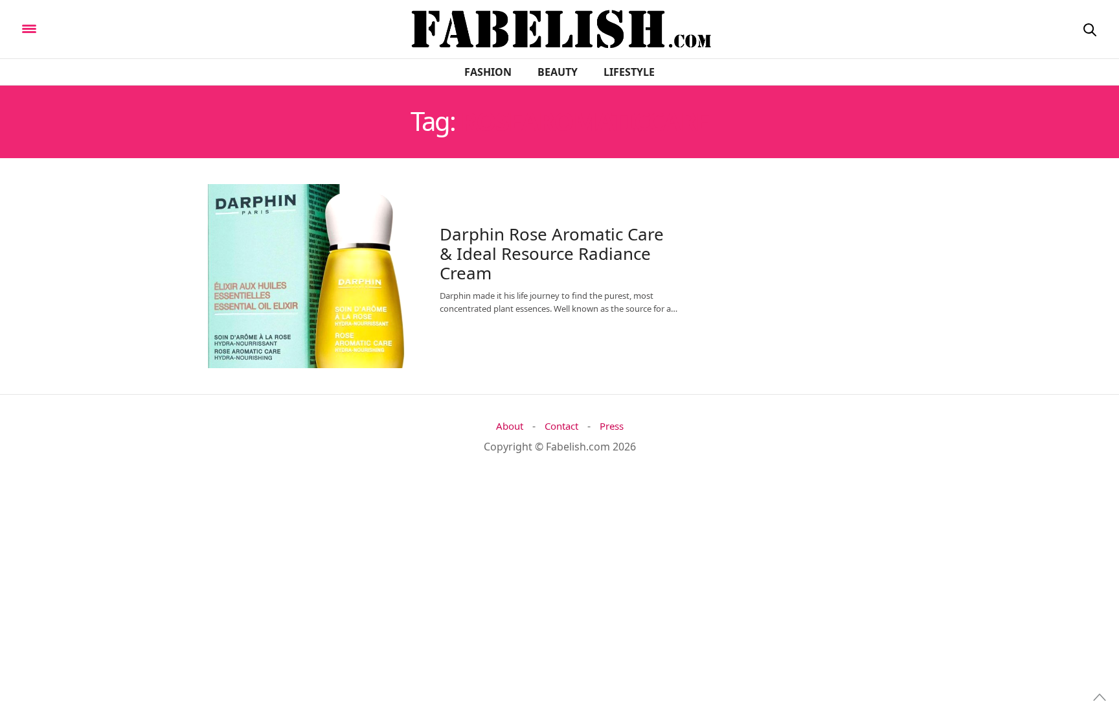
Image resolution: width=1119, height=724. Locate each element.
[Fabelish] (136, 28)
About (509, 426)
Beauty (557, 72)
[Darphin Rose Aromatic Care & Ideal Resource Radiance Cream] (300, 276)
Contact (561, 426)
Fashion (488, 72)
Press (612, 426)
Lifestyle (629, 72)
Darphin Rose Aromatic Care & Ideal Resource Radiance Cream (552, 253)
